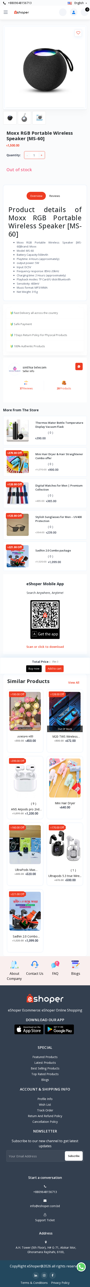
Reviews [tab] (54, 196)
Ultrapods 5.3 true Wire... (64, 876)
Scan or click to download (45, 647)
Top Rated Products (45, 1074)
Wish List (45, 1105)
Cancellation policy (45, 1122)
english (79, 3)
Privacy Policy (60, 1283)
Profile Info (45, 1099)
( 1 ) (73, 870)
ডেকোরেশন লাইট (25, 736)
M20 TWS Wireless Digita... (65, 736)
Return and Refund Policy (45, 1116)
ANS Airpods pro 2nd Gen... (25, 809)
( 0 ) (50, 432)
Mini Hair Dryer (65, 803)
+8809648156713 (19, 3)
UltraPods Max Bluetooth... (25, 870)
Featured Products (45, 1057)
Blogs (45, 1080)
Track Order (45, 1110)
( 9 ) (33, 804)
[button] (28, 1029)
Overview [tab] (36, 196)
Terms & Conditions (34, 1283)
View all (74, 682)
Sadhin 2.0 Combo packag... (25, 936)
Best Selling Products (45, 1068)
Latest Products (45, 1063)
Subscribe (74, 1156)
